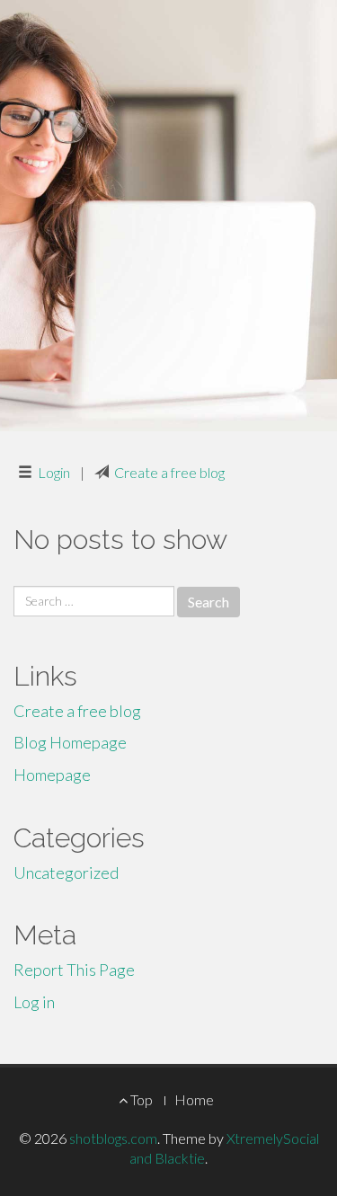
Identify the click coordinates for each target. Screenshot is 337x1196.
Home (194, 1099)
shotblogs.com (113, 1138)
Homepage (52, 774)
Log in (34, 1002)
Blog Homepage (70, 742)
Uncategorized (66, 872)
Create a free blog (169, 472)
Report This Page (74, 969)
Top (140, 1099)
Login (54, 472)
